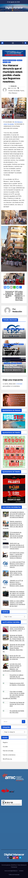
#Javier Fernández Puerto (16, 90)
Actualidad (7, 329)
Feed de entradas (8, 750)
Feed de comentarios (9, 755)
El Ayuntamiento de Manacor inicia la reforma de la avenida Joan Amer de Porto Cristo (13, 536)
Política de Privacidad (14, 874)
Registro (5, 742)
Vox (9, 62)
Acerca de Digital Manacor (11, 870)
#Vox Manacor (13, 93)
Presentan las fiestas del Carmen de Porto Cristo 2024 (17, 704)
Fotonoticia (14, 344)
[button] (22, 43)
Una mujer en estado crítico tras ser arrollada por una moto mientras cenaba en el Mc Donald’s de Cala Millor (13, 695)
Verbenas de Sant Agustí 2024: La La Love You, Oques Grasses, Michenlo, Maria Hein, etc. (14, 648)
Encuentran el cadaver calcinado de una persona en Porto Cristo (17, 676)
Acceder (5, 746)
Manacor (19, 60)
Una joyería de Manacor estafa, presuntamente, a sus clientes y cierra (17, 628)
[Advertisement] (14, 26)
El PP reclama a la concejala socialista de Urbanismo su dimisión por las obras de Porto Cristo (19, 296)
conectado (19, 384)
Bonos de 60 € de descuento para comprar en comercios (17, 657)
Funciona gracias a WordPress (9, 865)
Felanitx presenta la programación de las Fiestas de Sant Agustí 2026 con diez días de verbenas (13, 525)
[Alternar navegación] (13, 43)
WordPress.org (7, 759)
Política (5, 62)
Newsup (23, 865)
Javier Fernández (9, 124)
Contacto (21, 870)
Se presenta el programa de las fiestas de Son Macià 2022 (9, 294)
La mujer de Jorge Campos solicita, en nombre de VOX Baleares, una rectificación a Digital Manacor (12, 667)
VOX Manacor (18, 122)
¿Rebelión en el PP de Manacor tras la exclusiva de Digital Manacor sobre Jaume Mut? (13, 584)
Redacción (14, 86)
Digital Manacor (14, 7)
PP (23, 329)
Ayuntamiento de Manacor (9, 60)
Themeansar (14, 867)
